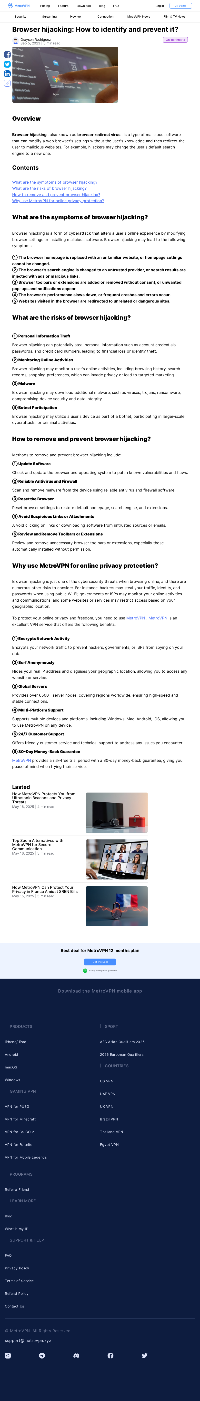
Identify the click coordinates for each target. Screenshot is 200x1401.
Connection (105, 16)
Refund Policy (17, 1293)
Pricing (45, 6)
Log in (160, 6)
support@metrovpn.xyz (28, 1340)
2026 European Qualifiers (122, 1054)
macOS (11, 1067)
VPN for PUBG (17, 1106)
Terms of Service (19, 1281)
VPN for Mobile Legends (26, 1157)
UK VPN (106, 1106)
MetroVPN (136, 618)
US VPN (106, 1081)
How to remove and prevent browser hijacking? (56, 194)
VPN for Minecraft (20, 1119)
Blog (102, 6)
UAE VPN (108, 1094)
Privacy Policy (17, 1268)
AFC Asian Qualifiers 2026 (122, 1042)
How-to (75, 16)
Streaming (49, 16)
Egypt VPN (109, 1144)
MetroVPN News (138, 16)
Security (20, 16)
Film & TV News (174, 16)
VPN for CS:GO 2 (19, 1132)
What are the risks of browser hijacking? (49, 188)
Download (84, 6)
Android (11, 1054)
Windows (12, 1080)
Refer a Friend (17, 1189)
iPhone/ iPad (16, 1042)
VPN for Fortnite (18, 1144)
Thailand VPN (111, 1132)
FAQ (116, 6)
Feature (63, 6)
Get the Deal (100, 961)
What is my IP (16, 1229)
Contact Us (14, 1306)
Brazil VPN (109, 1119)
